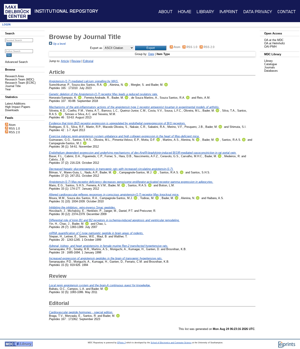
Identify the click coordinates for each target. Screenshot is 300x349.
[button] (150, 47)
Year (8, 89)
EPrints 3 (121, 343)
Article (65, 61)
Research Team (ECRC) (20, 82)
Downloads (12, 110)
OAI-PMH (270, 46)
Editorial (88, 61)
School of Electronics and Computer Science (171, 343)
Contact (286, 12)
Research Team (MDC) (19, 79)
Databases (271, 70)
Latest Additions (15, 103)
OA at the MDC (274, 40)
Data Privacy (257, 12)
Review (76, 61)
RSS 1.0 (14, 128)
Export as (96, 48)
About (165, 12)
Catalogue (270, 64)
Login (6, 24)
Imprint (228, 12)
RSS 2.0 (14, 132)
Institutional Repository (66, 11)
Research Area (14, 76)
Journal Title (13, 86)
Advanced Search (16, 62)
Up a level (59, 43)
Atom (12, 124)
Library (205, 12)
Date (151, 54)
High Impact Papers (17, 107)
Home (184, 12)
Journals (269, 67)
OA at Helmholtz (274, 43)
